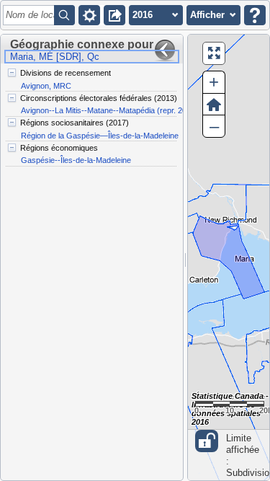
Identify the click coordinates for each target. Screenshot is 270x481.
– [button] (214, 126)
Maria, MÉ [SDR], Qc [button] (54, 56)
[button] (89, 15)
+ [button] (214, 82)
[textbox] (31, 15)
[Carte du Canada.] (228, 257)
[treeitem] (91, 79)
